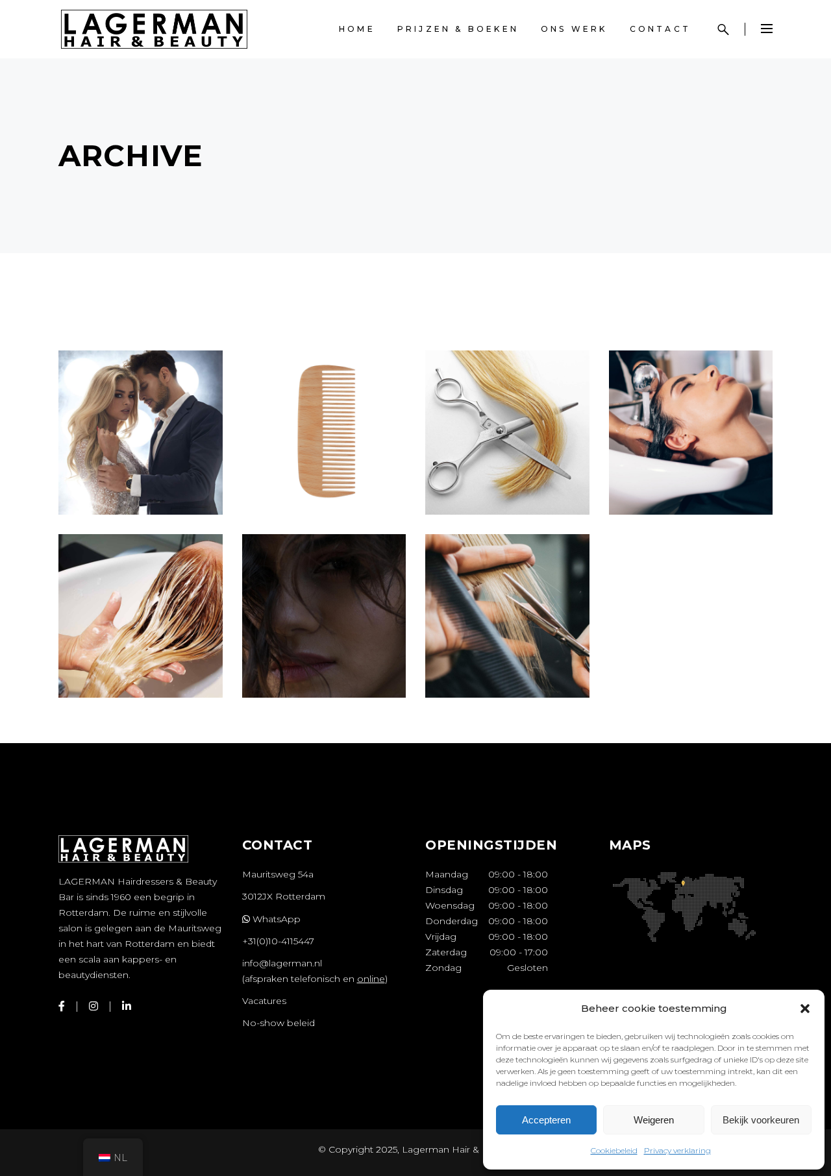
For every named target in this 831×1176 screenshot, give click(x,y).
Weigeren (654, 1119)
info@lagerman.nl (282, 963)
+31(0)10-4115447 (278, 941)
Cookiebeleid (614, 1150)
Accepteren (546, 1119)
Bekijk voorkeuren (761, 1119)
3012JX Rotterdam (283, 896)
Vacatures (264, 1001)
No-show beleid (278, 1023)
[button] (805, 1008)
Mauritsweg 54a (278, 874)
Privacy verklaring (677, 1150)
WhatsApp (275, 919)
